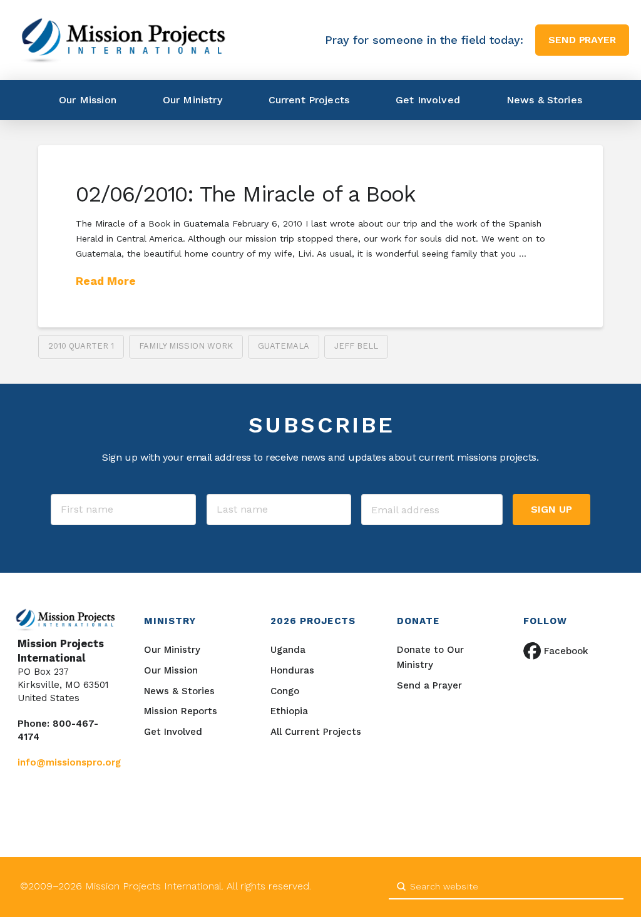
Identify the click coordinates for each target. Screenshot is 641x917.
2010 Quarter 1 (81, 346)
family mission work (186, 346)
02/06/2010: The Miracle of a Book (246, 194)
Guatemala (283, 346)
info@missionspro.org (69, 762)
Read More (106, 280)
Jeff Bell (356, 346)
